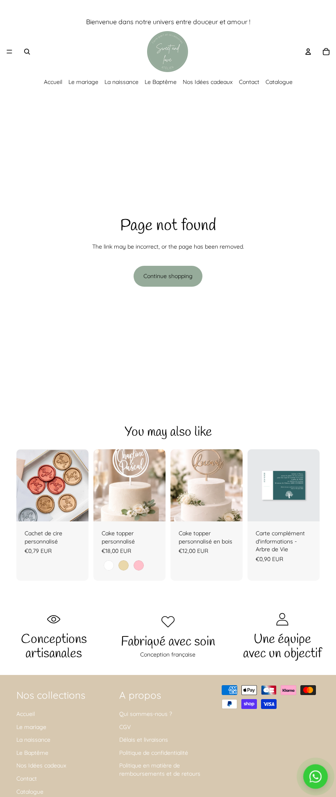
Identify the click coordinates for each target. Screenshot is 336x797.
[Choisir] (152, 508)
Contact (249, 82)
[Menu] (9, 51)
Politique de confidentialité (153, 752)
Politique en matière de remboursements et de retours (159, 769)
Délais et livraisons (143, 739)
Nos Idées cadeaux (208, 82)
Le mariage (83, 82)
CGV (125, 727)
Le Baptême (161, 82)
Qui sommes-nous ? (145, 714)
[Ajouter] (75, 508)
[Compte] (308, 52)
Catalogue (279, 82)
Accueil (53, 82)
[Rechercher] (27, 52)
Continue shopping (168, 276)
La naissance (121, 82)
